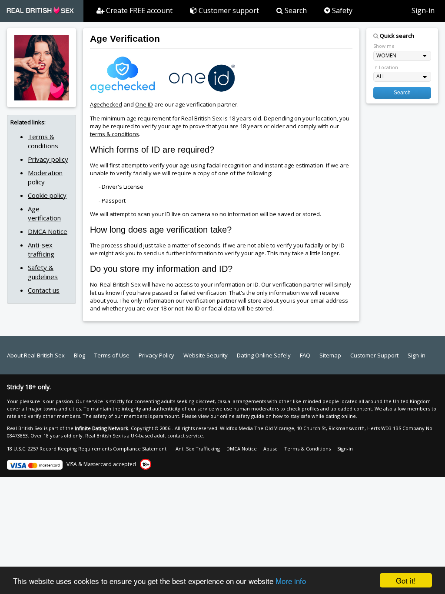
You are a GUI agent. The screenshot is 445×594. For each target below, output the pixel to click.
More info (291, 580)
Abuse (270, 448)
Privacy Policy (156, 355)
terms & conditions (114, 134)
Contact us (44, 290)
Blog (79, 355)
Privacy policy (48, 159)
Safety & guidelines (43, 272)
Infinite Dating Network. (102, 428)
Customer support (228, 10)
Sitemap (330, 355)
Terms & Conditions (307, 448)
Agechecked (106, 104)
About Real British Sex (36, 355)
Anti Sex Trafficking (198, 448)
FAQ (305, 355)
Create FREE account (138, 10)
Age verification (44, 213)
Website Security (205, 355)
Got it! (406, 580)
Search (295, 10)
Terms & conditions (43, 141)
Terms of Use (112, 355)
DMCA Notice (47, 231)
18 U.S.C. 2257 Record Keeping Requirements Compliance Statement (86, 448)
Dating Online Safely (264, 355)
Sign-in (423, 10)
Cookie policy (47, 195)
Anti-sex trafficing (41, 249)
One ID (144, 104)
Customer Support (374, 355)
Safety (341, 10)
